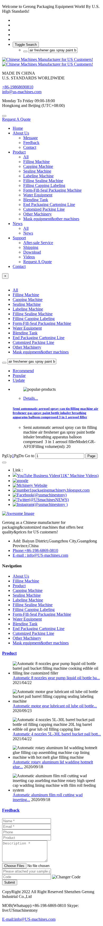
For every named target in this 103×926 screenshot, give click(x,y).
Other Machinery (27, 347)
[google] (20, 480)
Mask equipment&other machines (41, 352)
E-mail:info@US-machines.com (28, 919)
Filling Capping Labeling (34, 318)
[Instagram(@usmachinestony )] (40, 504)
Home (18, 128)
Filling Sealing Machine (33, 314)
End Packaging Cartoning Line (38, 337)
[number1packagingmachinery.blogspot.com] (51, 490)
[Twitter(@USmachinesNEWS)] (41, 499)
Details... (30, 398)
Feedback (11, 810)
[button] (66, 877)
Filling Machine (26, 295)
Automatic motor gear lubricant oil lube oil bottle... (55, 706)
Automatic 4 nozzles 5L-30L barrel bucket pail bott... (57, 734)
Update (19, 380)
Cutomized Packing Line (33, 342)
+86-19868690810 (17, 87)
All (26, 157)
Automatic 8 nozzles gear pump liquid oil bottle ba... (56, 678)
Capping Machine (28, 299)
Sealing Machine (27, 304)
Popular (19, 375)
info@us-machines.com (21, 91)
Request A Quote (16, 119)
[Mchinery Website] (30, 485)
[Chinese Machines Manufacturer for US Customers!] (51, 62)
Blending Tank (25, 333)
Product (9, 653)
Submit (9, 882)
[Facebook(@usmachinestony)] (40, 495)
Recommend (23, 370)
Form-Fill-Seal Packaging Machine (42, 323)
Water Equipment (27, 328)
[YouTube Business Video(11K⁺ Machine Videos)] (56, 475)
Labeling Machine (28, 309)
